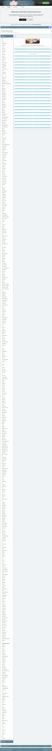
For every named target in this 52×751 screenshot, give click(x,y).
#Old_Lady (3, 489)
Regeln (22, 7)
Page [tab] (15, 35)
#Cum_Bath (4, 178)
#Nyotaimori (4, 481)
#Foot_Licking (4, 266)
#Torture (3, 664)
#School (3, 566)
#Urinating (3, 689)
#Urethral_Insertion (5, 688)
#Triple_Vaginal (4, 677)
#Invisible (3, 361)
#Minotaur (3, 434)
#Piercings (3, 518)
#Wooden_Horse (4, 720)
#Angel (3, 56)
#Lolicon (3, 391)
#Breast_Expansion (5, 125)
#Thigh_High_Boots (5, 656)
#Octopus (3, 484)
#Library (3, 386)
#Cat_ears (3, 142)
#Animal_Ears (4, 57)
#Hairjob (3, 327)
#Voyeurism (4, 704)
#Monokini (3, 436)
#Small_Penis (4, 596)
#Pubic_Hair (4, 539)
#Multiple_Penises (5, 450)
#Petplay (3, 513)
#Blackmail (3, 104)
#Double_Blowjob (4, 215)
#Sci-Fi (3, 572)
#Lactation (3, 375)
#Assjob (3, 67)
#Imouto (3, 349)
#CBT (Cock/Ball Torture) (5, 144)
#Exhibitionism (4, 239)
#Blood (3, 109)
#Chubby (3, 158)
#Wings (3, 717)
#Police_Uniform (4, 526)
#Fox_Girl (3, 272)
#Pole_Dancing (4, 524)
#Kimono (3, 367)
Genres (2, 38)
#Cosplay (3, 171)
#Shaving (3, 579)
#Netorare (3, 465)
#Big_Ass (3, 91)
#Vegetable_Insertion (5, 696)
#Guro (3, 324)
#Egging (3, 227)
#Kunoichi (3, 372)
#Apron (3, 61)
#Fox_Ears (3, 271)
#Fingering (3, 258)
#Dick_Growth (4, 203)
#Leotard (3, 385)
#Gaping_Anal (4, 296)
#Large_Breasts (4, 377)
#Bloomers (3, 110)
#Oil (2, 487)
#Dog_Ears (3, 207)
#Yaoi (3, 731)
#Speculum (4, 606)
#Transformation (4, 669)
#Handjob (3, 330)
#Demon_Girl (4, 200)
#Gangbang (4, 293)
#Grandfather (4, 319)
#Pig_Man (3, 519)
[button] (5, 7)
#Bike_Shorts (4, 99)
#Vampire (3, 694)
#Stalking (3, 612)
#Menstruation (4, 417)
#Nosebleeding (4, 471)
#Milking (3, 430)
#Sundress (3, 630)
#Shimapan (4, 582)
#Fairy (3, 248)
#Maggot (3, 401)
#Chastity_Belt (4, 146)
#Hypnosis (3, 345)
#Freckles (3, 274)
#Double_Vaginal (4, 218)
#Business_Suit (4, 133)
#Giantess (3, 309)
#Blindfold (3, 107)
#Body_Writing (4, 120)
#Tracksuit (3, 665)
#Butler (3, 134)
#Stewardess (4, 614)
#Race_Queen (4, 547)
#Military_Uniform (5, 428)
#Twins (3, 680)
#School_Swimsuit (5, 569)
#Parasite (3, 508)
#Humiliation (4, 343)
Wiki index (3, 741)
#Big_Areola (4, 89)
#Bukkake (3, 130)
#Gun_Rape (4, 322)
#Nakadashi (4, 457)
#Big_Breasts (4, 93)
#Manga (3, 409)
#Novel (3, 476)
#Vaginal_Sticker (4, 693)
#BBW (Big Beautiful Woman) (6, 83)
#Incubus (3, 354)
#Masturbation (4, 412)
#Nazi (3, 462)
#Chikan (3, 150)
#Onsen (3, 494)
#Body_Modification (5, 117)
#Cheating (3, 147)
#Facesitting (4, 247)
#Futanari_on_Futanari (5, 285)
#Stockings (3, 616)
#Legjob (3, 381)
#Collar (3, 162)
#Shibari (3, 580)
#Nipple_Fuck (4, 470)
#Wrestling (3, 723)
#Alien (3, 46)
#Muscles (3, 452)
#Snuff (3, 603)
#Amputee (3, 49)
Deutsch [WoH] (10, 749)
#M (2, 396)
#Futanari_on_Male (5, 287)
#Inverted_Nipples (5, 359)
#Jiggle (3, 364)
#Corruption (4, 168)
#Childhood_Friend (5, 152)
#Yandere (3, 730)
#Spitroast (3, 609)
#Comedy (3, 165)
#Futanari (3, 282)
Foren (3, 7)
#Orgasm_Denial (4, 499)
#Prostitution (4, 537)
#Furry (3, 280)
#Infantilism (4, 356)
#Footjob (3, 261)
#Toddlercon (4, 661)
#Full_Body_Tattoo (5, 277)
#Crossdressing (4, 176)
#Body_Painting (4, 118)
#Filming (3, 256)
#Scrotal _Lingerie (5, 574)
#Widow (3, 715)
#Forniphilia (4, 269)
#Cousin (3, 173)
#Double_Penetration (5, 216)
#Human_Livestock (5, 341)
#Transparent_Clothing (5, 670)
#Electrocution (4, 232)
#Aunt (3, 70)
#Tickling (3, 659)
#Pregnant (3, 531)
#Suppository (4, 633)
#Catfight (3, 139)
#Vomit (3, 701)
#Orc (3, 497)
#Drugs (3, 219)
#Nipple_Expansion (5, 468)
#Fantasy (3, 250)
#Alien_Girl (3, 48)
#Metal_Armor (4, 420)
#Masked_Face (4, 410)
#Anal (3, 53)
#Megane (3, 415)
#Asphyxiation (4, 65)
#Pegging (3, 511)
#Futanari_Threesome (5, 288)
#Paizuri (3, 502)
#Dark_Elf (3, 189)
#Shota (3, 584)
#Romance (3, 555)
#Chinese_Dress (4, 154)
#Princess (3, 532)
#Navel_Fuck (4, 460)
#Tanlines (3, 649)
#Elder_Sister (4, 231)
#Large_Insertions (5, 378)
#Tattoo (3, 651)
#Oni (3, 492)
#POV (3, 529)
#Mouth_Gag (4, 442)
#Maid (3, 404)
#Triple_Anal (4, 673)
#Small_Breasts (4, 595)
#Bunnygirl (3, 131)
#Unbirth (3, 685)
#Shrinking (3, 585)
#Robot (3, 553)
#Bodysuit (3, 115)
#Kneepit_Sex (4, 370)
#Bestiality (3, 88)
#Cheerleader (4, 149)
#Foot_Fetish (4, 263)
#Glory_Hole (4, 311)
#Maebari (3, 399)
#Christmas (4, 157)
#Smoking (3, 601)
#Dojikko (3, 210)
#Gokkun (3, 314)
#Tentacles (3, 654)
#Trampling (4, 667)
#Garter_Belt (4, 301)
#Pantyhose (4, 505)
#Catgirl (3, 141)
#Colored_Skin (4, 163)
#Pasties (3, 510)
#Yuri (3, 734)
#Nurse (3, 479)
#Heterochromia (4, 335)
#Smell (3, 600)
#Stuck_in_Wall (4, 625)
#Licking (3, 388)
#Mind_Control (4, 433)
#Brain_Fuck (4, 123)
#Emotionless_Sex (5, 235)
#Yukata (3, 733)
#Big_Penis (3, 96)
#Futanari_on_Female (5, 284)
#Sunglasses (4, 632)
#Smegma (3, 598)
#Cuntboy (3, 184)
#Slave (3, 590)
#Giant (3, 308)
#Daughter (3, 194)
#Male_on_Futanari (5, 407)
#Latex (3, 380)
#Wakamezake (4, 710)
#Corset (3, 170)
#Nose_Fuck (4, 473)
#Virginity (3, 699)
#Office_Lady (4, 486)
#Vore (3, 702)
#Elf (2, 234)
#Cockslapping (4, 160)
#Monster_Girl (4, 439)
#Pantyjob (3, 507)
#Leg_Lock (3, 383)
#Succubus (3, 627)
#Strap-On (3, 622)
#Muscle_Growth (4, 454)
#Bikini (3, 101)
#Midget (3, 422)
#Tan (3, 648)
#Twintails (3, 681)
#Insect (3, 357)
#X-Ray (3, 726)
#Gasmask (3, 303)
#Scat (3, 563)
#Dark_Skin (4, 192)
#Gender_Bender (4, 304)
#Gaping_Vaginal (4, 300)
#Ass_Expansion (4, 69)
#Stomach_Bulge (4, 617)
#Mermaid (3, 418)
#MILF (3, 425)
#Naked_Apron (4, 458)
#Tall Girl (3, 646)
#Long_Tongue (4, 393)
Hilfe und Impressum (46, 749)
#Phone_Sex (4, 516)
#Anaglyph (3, 51)
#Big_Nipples (4, 94)
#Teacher (3, 653)
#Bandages (4, 80)
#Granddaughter (4, 317)
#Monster (3, 438)
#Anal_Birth (4, 54)
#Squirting (3, 611)
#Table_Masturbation (6, 643)
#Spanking (3, 604)
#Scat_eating (4, 564)
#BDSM (3, 85)
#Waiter (3, 707)
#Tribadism (4, 672)
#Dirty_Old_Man (4, 205)
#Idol (3, 348)
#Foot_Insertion (4, 264)
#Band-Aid (3, 78)
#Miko (3, 423)
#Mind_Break (4, 431)
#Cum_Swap (4, 181)
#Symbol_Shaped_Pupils (6, 638)
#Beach (3, 86)
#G (2, 290)
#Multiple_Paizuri (4, 449)
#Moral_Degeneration (5, 441)
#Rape (3, 548)
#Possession (4, 527)
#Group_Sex (4, 320)
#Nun (3, 478)
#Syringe (3, 640)
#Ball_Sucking (4, 77)
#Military (3, 426)
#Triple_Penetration (5, 675)
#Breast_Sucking (4, 126)
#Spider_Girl (4, 608)
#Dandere (3, 187)
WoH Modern (4, 749)
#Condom (3, 166)
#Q (2, 542)
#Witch (3, 718)
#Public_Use (4, 540)
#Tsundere (3, 678)
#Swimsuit (3, 635)
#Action (3, 41)
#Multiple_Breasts (5, 446)
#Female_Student (4, 253)
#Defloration (4, 197)
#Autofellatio (4, 72)
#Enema (3, 237)
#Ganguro (3, 295)
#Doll (3, 211)
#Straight (3, 619)
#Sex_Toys (3, 577)
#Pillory (3, 521)
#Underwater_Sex (5, 686)
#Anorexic (3, 59)
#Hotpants (3, 340)
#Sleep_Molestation (5, 592)
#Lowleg (3, 394)
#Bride (3, 128)
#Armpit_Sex (4, 64)
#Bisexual (3, 102)
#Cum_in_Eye (4, 179)
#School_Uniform (4, 571)
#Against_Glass (4, 43)
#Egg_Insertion (4, 229)
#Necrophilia (4, 463)
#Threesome (4, 657)
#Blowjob (3, 112)
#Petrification (4, 515)
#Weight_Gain (4, 712)
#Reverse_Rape (4, 550)
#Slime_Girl (4, 593)
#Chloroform (4, 155)
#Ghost (3, 306)
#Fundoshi (3, 279)
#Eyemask (3, 240)
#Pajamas (3, 503)
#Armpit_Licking (4, 62)
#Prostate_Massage (5, 535)
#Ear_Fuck (3, 224)
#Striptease (4, 624)
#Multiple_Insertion (5, 447)
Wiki (9, 7)
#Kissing (3, 369)
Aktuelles (15, 7)
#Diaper (3, 202)
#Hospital (3, 338)
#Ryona (3, 556)
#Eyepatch (3, 242)
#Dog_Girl (3, 208)
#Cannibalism (4, 138)
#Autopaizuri (4, 73)
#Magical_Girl (4, 402)
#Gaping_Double (4, 298)
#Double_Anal (4, 213)
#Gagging (3, 292)
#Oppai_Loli (4, 495)
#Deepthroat (4, 195)
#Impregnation (4, 351)
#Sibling (3, 587)
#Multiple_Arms (4, 444)
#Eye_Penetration (5, 243)
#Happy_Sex (4, 332)
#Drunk (3, 221)
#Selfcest (3, 576)
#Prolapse (3, 534)
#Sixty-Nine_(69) (4, 588)
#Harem (3, 333)
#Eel (2, 226)
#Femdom (3, 255)
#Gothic (3, 316)
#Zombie (3, 738)
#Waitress (3, 709)
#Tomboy (3, 662)
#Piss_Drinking (4, 523)
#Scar (3, 561)
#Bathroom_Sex (4, 81)
